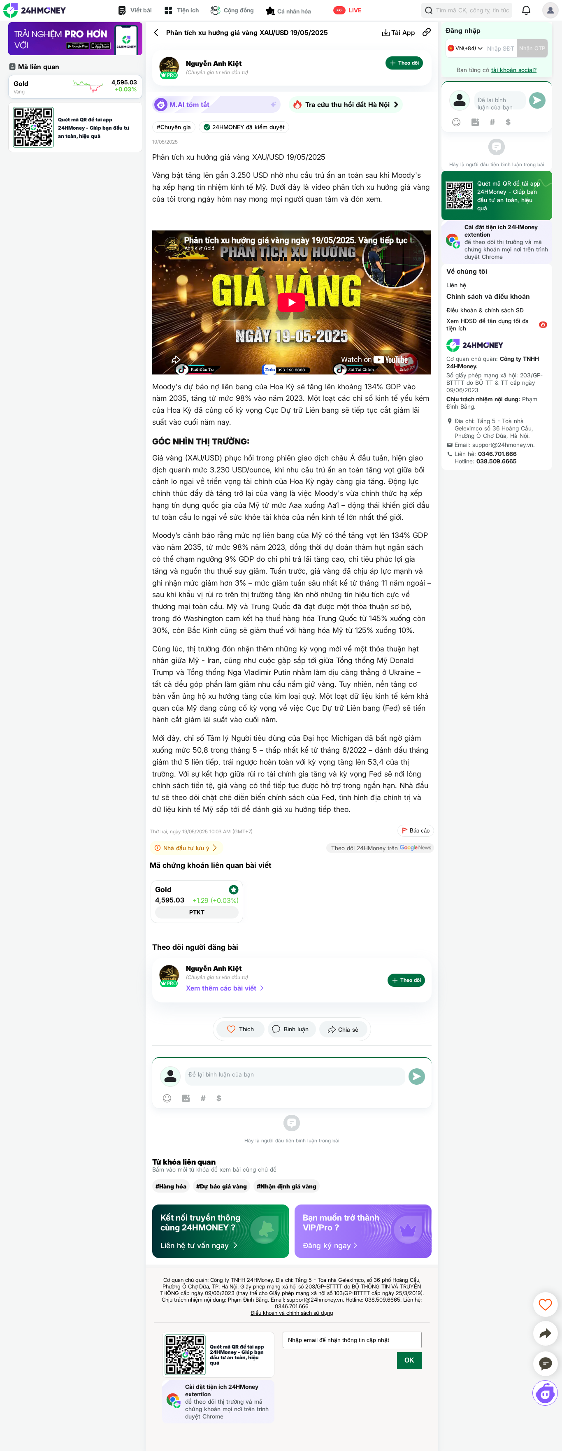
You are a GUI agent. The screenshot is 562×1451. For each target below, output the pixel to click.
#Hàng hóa (171, 1186)
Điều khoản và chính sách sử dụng (292, 1312)
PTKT (196, 912)
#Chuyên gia (174, 127)
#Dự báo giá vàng (221, 1186)
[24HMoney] (34, 10)
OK (409, 1360)
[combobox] (466, 48)
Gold (163, 890)
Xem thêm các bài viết (221, 988)
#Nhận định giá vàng (286, 1186)
